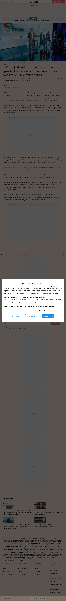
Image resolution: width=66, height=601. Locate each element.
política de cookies (44, 293)
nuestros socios (25, 286)
